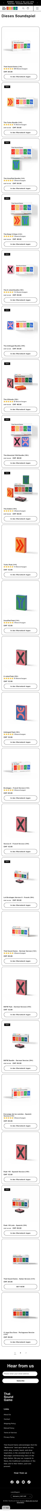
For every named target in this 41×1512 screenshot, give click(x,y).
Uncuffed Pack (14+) (11, 620)
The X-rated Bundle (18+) (14, 290)
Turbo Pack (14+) (10, 564)
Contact (7, 1419)
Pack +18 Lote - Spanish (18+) (15, 1225)
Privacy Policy (9, 1437)
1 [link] (15, 1353)
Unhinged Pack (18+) (12, 732)
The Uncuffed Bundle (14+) (14, 178)
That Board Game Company (17, 1500)
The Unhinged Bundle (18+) (14, 346)
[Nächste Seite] (26, 1353)
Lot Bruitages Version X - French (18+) (19, 897)
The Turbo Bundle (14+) (13, 122)
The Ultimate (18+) (11, 399)
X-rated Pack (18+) (11, 676)
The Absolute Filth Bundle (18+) (16, 455)
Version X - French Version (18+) (16, 844)
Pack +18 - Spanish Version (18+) (16, 1171)
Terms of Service (10, 1432)
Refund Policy (9, 1428)
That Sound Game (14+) (13, 66)
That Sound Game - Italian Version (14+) (19, 1279)
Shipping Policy (10, 1423)
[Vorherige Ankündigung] (4, 3)
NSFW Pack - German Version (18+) (17, 1007)
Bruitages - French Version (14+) (16, 788)
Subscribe (20, 1381)
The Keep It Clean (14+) (13, 234)
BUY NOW (20, 1286)
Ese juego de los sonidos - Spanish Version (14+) (17, 1115)
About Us (7, 1414)
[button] (37, 8)
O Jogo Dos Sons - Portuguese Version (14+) (19, 1333)
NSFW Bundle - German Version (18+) (18, 1060)
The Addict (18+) (10, 509)
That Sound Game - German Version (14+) (20, 951)
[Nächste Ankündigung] (37, 3)
